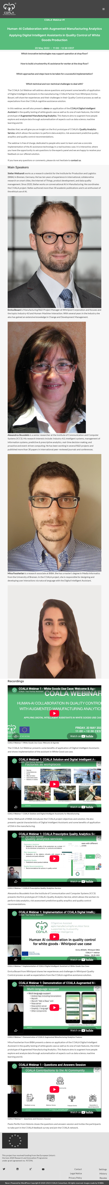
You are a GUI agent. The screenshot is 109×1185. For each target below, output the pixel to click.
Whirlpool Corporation (74, 309)
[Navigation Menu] (103, 9)
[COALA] (9, 9)
